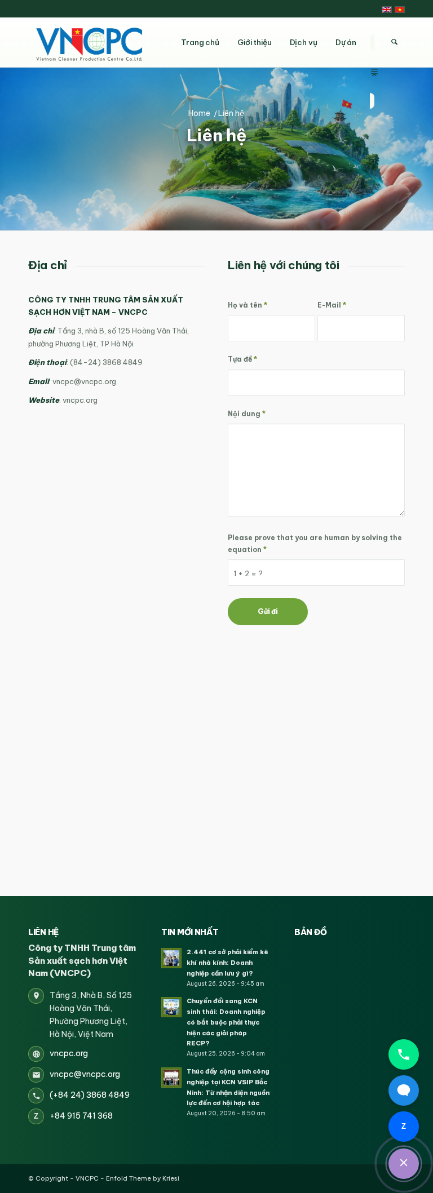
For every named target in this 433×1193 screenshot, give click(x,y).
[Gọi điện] (403, 1054)
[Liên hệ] (403, 1164)
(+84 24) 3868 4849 (90, 1095)
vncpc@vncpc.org (85, 1074)
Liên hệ (217, 135)
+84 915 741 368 (81, 1116)
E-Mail (331, 305)
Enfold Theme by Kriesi (142, 1178)
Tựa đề (242, 359)
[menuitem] (374, 42)
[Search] (394, 42)
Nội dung (247, 413)
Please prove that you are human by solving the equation (315, 543)
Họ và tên (247, 305)
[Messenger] (403, 1090)
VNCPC (87, 1178)
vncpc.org (69, 1053)
